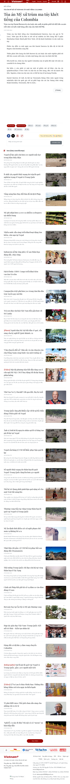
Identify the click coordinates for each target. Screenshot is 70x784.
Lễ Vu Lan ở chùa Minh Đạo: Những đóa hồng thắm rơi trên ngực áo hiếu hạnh (23, 685)
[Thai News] (6, 750)
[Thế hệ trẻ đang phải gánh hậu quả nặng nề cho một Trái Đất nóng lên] (56, 494)
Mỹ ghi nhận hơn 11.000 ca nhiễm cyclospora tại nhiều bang (23, 214)
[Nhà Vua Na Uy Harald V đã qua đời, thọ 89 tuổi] (56, 397)
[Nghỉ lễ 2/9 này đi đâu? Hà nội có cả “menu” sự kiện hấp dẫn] (56, 728)
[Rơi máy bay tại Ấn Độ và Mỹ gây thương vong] (56, 612)
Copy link (22, 136)
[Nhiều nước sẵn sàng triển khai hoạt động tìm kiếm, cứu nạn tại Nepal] (56, 237)
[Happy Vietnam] (15, 750)
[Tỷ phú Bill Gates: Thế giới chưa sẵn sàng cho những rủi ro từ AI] (56, 708)
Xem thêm (35, 741)
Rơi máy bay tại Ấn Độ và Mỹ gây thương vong (23, 607)
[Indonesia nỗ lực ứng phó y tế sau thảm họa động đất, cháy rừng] (56, 257)
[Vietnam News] (41, 750)
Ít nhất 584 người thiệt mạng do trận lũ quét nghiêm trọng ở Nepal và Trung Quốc (22, 175)
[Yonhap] (28, 750)
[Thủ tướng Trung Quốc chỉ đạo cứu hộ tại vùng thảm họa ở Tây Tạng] (56, 573)
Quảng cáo (54, 759)
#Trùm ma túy (21, 125)
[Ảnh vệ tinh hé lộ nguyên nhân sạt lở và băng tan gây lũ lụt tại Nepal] (56, 435)
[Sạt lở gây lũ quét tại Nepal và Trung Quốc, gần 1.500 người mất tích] (56, 670)
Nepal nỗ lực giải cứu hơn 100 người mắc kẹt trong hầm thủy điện (22, 156)
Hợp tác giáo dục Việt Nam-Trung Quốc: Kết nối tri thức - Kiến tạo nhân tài (22, 627)
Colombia (19, 129)
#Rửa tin (53, 125)
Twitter (13, 136)
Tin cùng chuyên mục (16, 151)
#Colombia (11, 125)
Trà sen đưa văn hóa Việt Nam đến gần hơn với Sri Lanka (23, 312)
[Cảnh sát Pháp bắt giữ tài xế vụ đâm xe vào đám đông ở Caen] (56, 592)
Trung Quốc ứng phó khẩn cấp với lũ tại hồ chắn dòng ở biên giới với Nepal (24, 412)
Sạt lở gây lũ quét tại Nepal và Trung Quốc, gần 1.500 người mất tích (22, 666)
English (34, 1)
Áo (10, 129)
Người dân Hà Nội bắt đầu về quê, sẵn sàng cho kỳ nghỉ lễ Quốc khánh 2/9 (23, 331)
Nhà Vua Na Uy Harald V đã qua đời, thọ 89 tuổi (23, 392)
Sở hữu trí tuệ (37, 756)
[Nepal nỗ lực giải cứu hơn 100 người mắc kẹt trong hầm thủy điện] (56, 160)
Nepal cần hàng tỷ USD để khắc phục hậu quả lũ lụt (23, 451)
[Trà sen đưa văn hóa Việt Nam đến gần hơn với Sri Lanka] (56, 316)
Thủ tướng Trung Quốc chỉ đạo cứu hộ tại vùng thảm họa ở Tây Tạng (23, 569)
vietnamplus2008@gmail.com (45, 774)
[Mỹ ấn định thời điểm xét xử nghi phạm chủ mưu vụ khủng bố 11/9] (56, 534)
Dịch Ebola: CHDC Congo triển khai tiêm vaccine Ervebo (21, 273)
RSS (55, 756)
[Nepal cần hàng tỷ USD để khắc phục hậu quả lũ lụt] (56, 455)
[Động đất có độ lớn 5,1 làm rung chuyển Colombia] (56, 650)
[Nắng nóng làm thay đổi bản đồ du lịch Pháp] (56, 199)
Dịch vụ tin (47, 759)
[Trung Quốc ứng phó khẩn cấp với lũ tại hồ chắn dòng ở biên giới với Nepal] (56, 416)
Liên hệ (61, 759)
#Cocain (38, 125)
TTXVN (40, 759)
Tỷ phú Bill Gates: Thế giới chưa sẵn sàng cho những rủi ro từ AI (23, 704)
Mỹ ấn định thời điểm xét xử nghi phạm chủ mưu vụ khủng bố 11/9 (22, 529)
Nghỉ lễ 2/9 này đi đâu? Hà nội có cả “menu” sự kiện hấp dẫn (23, 724)
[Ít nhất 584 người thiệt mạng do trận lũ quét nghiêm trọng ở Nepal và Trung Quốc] (56, 179)
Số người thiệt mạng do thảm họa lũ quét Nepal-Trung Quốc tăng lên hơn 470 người (21, 471)
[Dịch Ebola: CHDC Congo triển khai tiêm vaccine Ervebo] (56, 277)
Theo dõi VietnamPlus (46, 136)
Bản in (17, 136)
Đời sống (7, 6)
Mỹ (28, 129)
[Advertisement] (35, 106)
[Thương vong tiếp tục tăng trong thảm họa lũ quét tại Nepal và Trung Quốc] (56, 514)
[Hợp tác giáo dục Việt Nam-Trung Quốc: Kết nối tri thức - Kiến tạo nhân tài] (56, 631)
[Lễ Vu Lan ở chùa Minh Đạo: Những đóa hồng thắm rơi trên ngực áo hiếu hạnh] (56, 690)
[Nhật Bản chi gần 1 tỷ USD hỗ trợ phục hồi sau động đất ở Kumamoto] (56, 553)
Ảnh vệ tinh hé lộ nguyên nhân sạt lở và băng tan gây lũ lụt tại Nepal (24, 431)
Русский (54, 1)
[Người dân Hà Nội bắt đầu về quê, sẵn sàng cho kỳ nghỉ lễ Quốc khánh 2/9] (56, 335)
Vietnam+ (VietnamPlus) (17, 1)
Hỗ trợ (59, 756)
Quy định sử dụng (47, 756)
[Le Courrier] (53, 750)
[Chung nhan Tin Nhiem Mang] (17, 777)
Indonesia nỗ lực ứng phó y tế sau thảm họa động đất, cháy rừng (22, 253)
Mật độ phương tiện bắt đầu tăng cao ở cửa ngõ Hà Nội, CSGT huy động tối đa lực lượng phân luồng (24, 372)
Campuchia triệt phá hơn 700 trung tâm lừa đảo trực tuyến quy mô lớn (24, 292)
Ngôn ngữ (65, 756)
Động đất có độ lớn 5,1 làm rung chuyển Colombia (20, 646)
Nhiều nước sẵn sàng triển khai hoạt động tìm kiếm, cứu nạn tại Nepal (23, 233)
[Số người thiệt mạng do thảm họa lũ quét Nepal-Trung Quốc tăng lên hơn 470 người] (56, 475)
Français (39, 1)
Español (45, 1)
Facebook (8, 136)
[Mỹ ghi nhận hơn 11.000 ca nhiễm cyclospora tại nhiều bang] (56, 218)
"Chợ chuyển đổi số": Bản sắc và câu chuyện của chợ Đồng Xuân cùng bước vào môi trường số (23, 351)
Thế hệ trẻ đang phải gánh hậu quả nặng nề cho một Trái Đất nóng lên (23, 490)
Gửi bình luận (56, 142)
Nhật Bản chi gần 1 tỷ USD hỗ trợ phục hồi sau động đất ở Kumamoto (23, 549)
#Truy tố (46, 125)
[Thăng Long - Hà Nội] (58, 1)
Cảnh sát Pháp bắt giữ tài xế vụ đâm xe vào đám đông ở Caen (24, 588)
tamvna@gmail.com (38, 769)
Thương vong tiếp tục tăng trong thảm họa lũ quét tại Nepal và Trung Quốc (22, 510)
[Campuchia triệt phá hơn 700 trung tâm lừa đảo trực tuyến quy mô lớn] (56, 296)
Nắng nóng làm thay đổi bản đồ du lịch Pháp (22, 194)
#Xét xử (30, 125)
